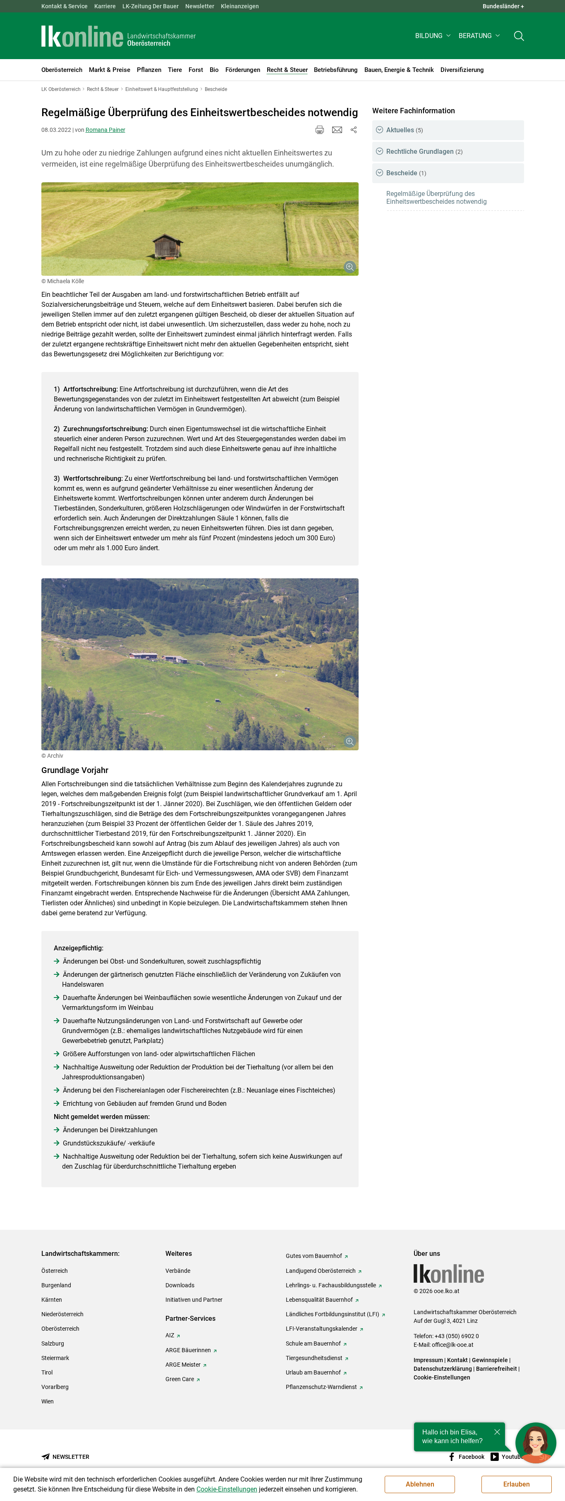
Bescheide (406, 173)
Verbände (177, 1270)
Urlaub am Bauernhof (313, 1372)
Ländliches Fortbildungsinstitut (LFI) (332, 1314)
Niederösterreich (62, 1314)
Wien (47, 1401)
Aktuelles (404, 130)
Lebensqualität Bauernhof (319, 1299)
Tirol (47, 1372)
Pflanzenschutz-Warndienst (321, 1387)
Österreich (54, 1270)
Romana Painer (105, 129)
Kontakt (457, 1360)
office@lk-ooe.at (453, 1344)
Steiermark (55, 1358)
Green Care (179, 1379)
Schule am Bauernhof (313, 1343)
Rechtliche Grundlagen (424, 151)
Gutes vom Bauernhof (314, 1256)
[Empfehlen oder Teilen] (354, 130)
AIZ (169, 1335)
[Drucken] (320, 130)
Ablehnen (420, 1484)
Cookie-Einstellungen (442, 1377)
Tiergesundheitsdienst (314, 1358)
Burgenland (56, 1285)
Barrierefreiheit (496, 1368)
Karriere (105, 6)
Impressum (428, 1360)
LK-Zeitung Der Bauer (150, 6)
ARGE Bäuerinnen (188, 1350)
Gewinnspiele (490, 1360)
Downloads (179, 1285)
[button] (433, 35)
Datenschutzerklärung (443, 1368)
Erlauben (516, 1484)
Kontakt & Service (64, 6)
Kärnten (51, 1299)
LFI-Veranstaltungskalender (321, 1328)
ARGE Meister (183, 1364)
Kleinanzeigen (240, 6)
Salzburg (52, 1343)
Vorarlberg (55, 1387)
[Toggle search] (519, 36)
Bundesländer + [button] (503, 6)
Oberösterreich (60, 1328)
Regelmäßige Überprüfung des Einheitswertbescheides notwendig (436, 197)
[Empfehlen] (337, 130)
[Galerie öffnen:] (200, 229)
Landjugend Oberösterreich (321, 1270)
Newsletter (199, 6)
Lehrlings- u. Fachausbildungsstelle (331, 1285)
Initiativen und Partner (194, 1299)
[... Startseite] (118, 36)
